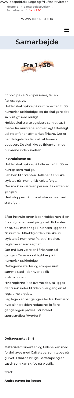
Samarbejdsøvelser (37, 6)
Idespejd (12, 6)
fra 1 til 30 (34, 10)
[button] (37, 29)
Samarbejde (14, 10)
